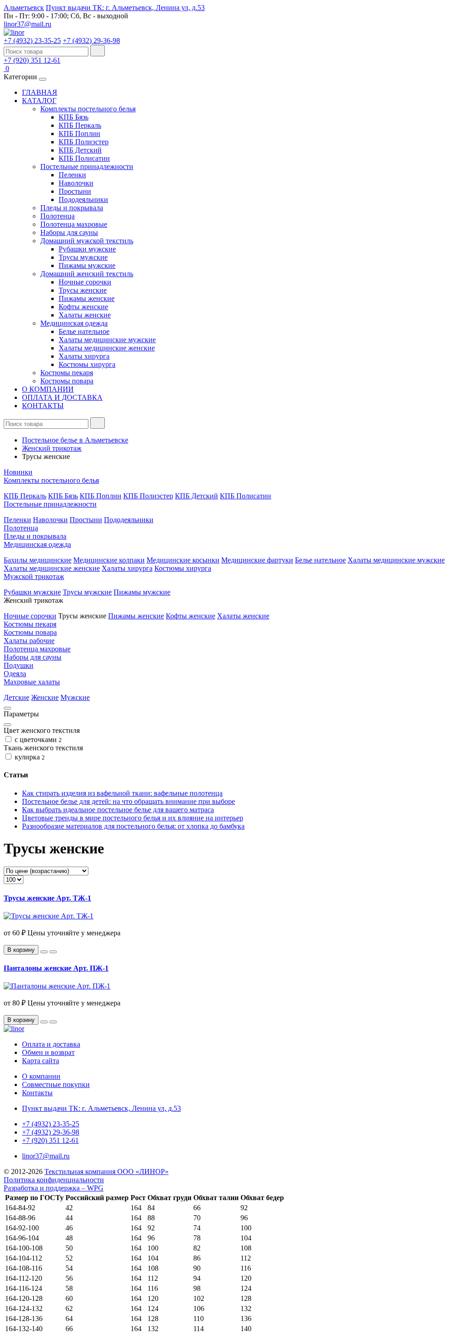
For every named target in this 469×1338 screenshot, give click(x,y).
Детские (16, 697)
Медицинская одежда (74, 323)
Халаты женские (85, 315)
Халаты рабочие (29, 640)
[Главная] (14, 32)
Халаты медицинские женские (107, 348)
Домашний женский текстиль (86, 274)
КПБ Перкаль (80, 125)
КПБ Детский (80, 150)
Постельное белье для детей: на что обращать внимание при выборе (128, 801)
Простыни (75, 191)
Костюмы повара (66, 381)
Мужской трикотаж (34, 576)
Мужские (75, 697)
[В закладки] (44, 951)
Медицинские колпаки (109, 560)
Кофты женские (83, 307)
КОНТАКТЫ (43, 406)
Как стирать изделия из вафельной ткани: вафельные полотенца (122, 793)
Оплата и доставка (51, 1044)
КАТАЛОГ (39, 100)
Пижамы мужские (87, 265)
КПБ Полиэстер (84, 142)
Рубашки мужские (87, 249)
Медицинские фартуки (257, 560)
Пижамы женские (87, 298)
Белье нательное (84, 331)
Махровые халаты (32, 682)
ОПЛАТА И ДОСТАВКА (62, 397)
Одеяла (15, 673)
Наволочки (76, 183)
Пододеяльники (83, 199)
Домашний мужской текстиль (86, 241)
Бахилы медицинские (37, 560)
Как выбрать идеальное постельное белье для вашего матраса (118, 810)
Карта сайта (40, 1061)
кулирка (29, 757)
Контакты (37, 1093)
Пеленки (72, 175)
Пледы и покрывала (71, 208)
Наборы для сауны (69, 232)
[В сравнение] (53, 951)
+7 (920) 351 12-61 (32, 60)
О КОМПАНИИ (48, 389)
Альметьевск (24, 7)
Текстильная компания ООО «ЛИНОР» (106, 1171)
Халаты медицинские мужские (107, 340)
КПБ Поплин (79, 133)
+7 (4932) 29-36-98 (91, 40)
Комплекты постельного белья (88, 109)
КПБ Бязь (73, 117)
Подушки (18, 665)
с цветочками (37, 739)
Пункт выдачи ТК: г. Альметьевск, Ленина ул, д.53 (125, 7)
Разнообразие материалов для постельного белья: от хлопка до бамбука (133, 826)
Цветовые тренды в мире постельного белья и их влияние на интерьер (132, 818)
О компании (41, 1076)
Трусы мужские (83, 257)
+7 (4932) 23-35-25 (32, 40)
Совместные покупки (56, 1084)
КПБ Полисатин (84, 158)
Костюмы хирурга (87, 364)
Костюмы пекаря (66, 373)
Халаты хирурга (84, 356)
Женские (45, 697)
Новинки (18, 472)
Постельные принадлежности (86, 166)
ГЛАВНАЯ (39, 92)
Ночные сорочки (85, 282)
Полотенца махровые (73, 224)
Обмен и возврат (48, 1052)
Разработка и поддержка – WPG (54, 1188)
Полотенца (57, 216)
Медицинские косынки (183, 560)
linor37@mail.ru (27, 24)
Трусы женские (83, 290)
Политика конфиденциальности (54, 1180)
